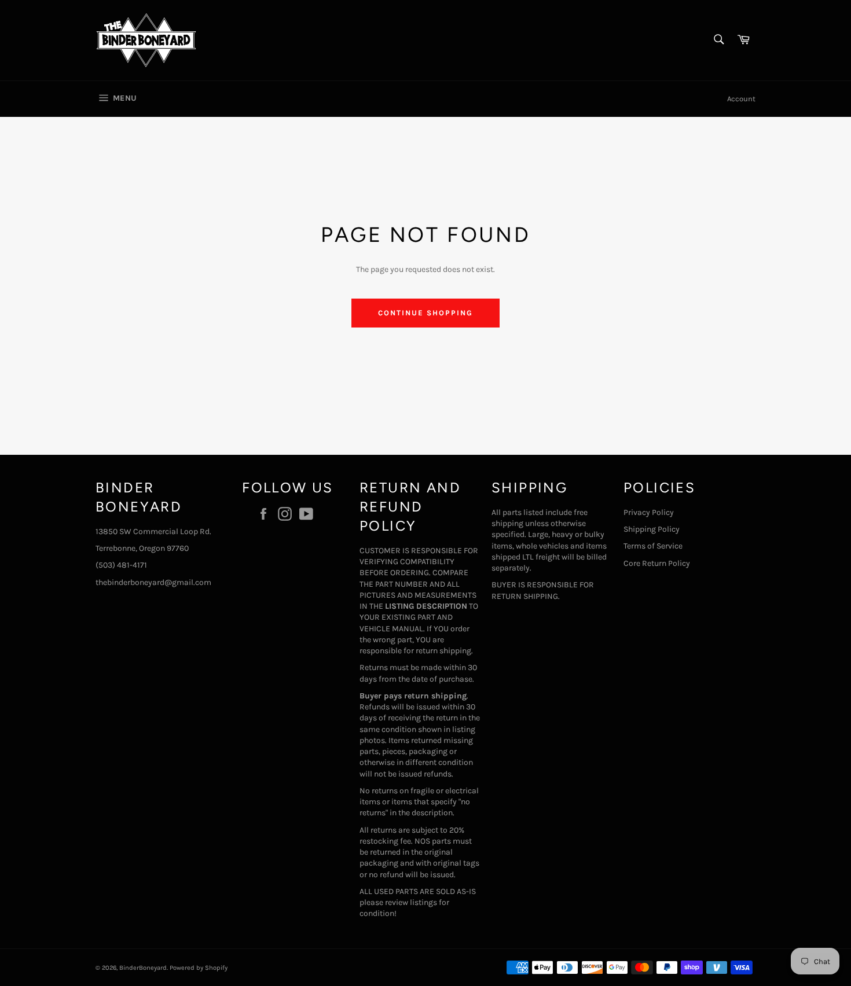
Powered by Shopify (199, 968)
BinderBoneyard (143, 968)
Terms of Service (653, 546)
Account (741, 98)
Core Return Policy (656, 563)
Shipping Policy (651, 529)
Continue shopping (425, 312)
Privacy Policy (648, 512)
